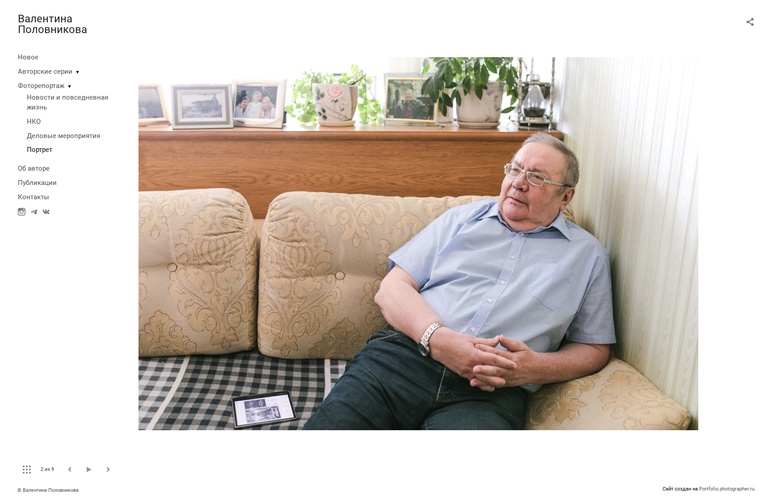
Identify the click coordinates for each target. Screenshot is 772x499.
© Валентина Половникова (48, 490)
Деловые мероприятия (63, 136)
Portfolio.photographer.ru (727, 489)
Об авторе (34, 168)
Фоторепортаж (41, 86)
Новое (28, 57)
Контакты (33, 197)
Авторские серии (45, 71)
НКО (34, 121)
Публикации (37, 183)
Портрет (39, 150)
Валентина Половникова (52, 24)
